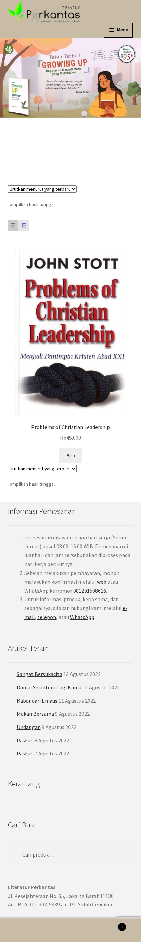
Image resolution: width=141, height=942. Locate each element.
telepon (46, 617)
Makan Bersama (35, 713)
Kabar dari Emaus (37, 700)
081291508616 (89, 590)
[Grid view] (13, 225)
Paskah (25, 740)
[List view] (23, 225)
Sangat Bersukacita (39, 674)
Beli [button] (70, 455)
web (101, 581)
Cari (70, 930)
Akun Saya (23, 930)
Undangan (29, 727)
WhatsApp (82, 617)
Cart (108, 924)
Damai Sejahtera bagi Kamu (49, 687)
